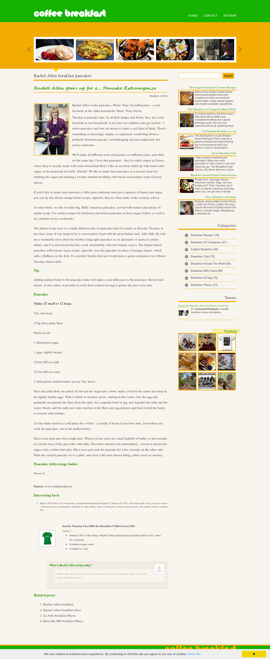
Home (193, 15)
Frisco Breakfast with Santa (220, 197)
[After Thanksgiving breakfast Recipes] (176, 49)
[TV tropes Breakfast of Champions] (216, 49)
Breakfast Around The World (211, 263)
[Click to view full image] (187, 342)
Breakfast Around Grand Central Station (213, 175)
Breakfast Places (204, 284)
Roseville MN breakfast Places (63, 621)
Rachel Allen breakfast (58, 604)
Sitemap (229, 15)
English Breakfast (204, 249)
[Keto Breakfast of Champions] (96, 49)
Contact (210, 15)
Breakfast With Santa (207, 270)
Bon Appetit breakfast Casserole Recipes (213, 87)
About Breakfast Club (223, 153)
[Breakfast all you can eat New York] (136, 49)
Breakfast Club (203, 256)
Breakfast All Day (159, 95)
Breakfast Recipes (205, 235)
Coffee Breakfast (70, 13)
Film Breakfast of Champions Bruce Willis (212, 109)
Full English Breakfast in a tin (219, 131)
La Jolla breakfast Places (59, 615)
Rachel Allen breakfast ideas (62, 610)
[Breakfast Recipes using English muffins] (56, 49)
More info (194, 654)
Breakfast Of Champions (209, 242)
